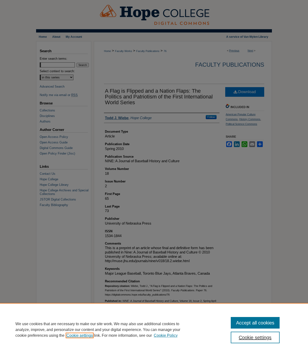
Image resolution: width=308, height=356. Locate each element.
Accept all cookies (255, 322)
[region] (154, 329)
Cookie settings (79, 335)
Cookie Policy (166, 335)
